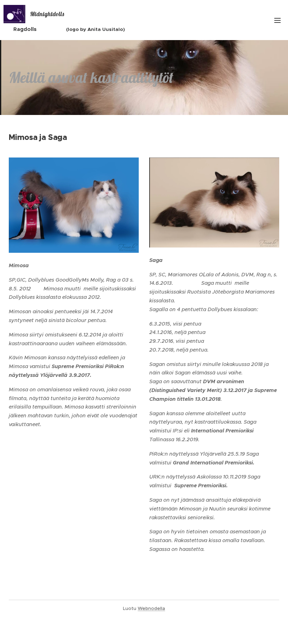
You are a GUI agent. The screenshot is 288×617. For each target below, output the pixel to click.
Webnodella (151, 608)
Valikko (277, 20)
